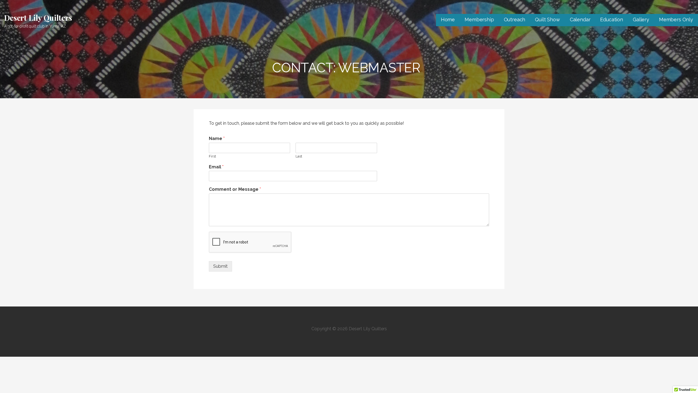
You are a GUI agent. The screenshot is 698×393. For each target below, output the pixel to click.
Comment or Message (235, 189)
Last (299, 156)
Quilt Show (547, 19)
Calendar (580, 19)
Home (448, 19)
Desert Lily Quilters (38, 18)
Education (611, 19)
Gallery (641, 19)
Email (216, 166)
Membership (479, 19)
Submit (220, 266)
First (212, 156)
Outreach (514, 19)
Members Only (676, 19)
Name (217, 138)
